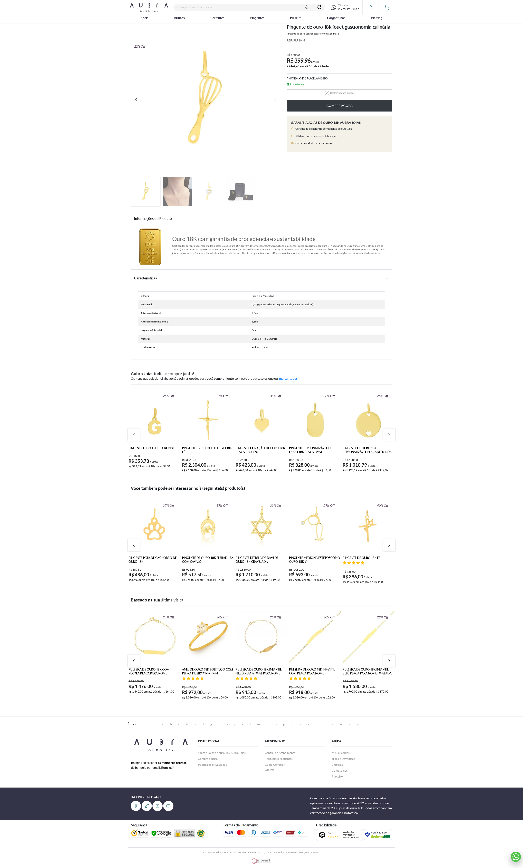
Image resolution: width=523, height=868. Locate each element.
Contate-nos (340, 770)
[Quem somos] (161, 744)
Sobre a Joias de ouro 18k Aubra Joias (222, 752)
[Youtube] (168, 806)
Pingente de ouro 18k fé (361, 558)
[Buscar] (319, 7)
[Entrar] (370, 7)
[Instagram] (157, 806)
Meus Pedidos (341, 752)
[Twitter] (147, 806)
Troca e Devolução (343, 758)
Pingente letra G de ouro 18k (151, 448)
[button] (387, 7)
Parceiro (337, 776)
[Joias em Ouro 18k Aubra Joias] (149, 7)
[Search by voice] (307, 7)
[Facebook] (136, 806)
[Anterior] (136, 99)
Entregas (337, 764)
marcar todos (288, 378)
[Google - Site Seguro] (161, 833)
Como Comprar (275, 764)
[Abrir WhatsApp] (516, 857)
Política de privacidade (212, 764)
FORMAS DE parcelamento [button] (309, 78)
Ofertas (269, 769)
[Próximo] (275, 99)
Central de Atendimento (280, 752)
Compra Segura (208, 758)
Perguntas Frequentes (279, 758)
